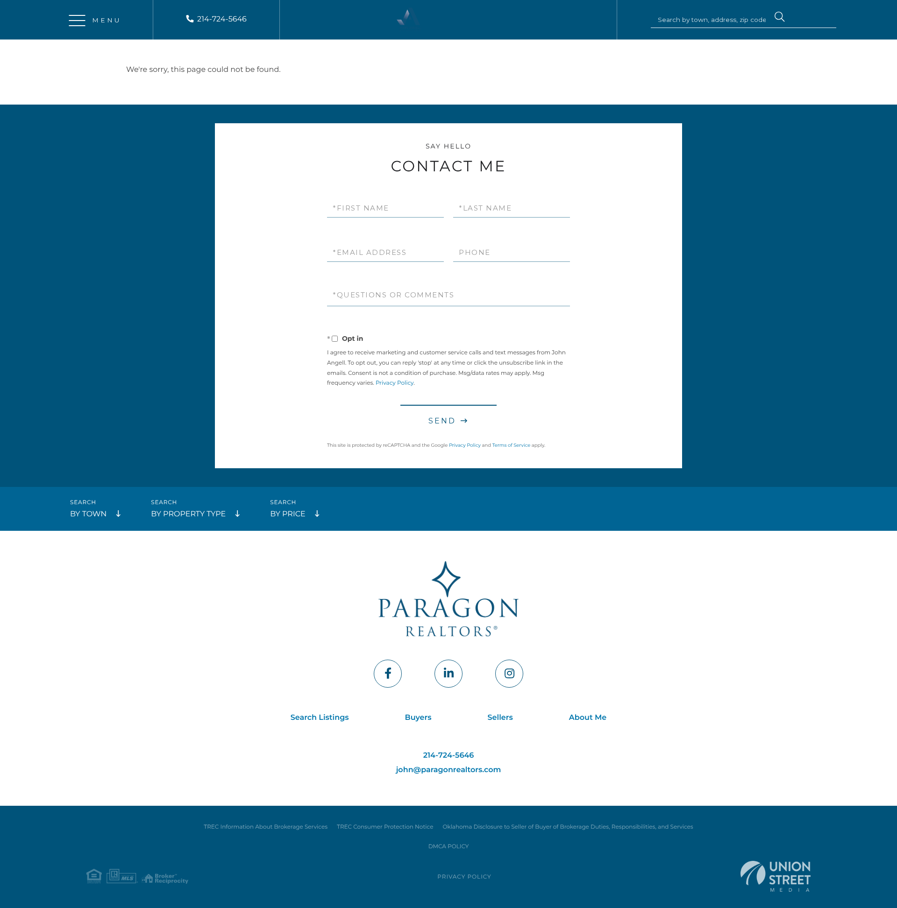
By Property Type (188, 514)
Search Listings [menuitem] (320, 717)
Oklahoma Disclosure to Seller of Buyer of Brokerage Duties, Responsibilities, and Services (567, 827)
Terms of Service (511, 445)
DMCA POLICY (448, 846)
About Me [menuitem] (588, 717)
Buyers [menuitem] (418, 717)
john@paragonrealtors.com (448, 770)
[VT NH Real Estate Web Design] (775, 876)
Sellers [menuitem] (500, 717)
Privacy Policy (394, 383)
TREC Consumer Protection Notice (385, 827)
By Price (287, 514)
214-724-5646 (222, 19)
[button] (780, 18)
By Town (88, 514)
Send (442, 420)
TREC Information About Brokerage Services (265, 827)
